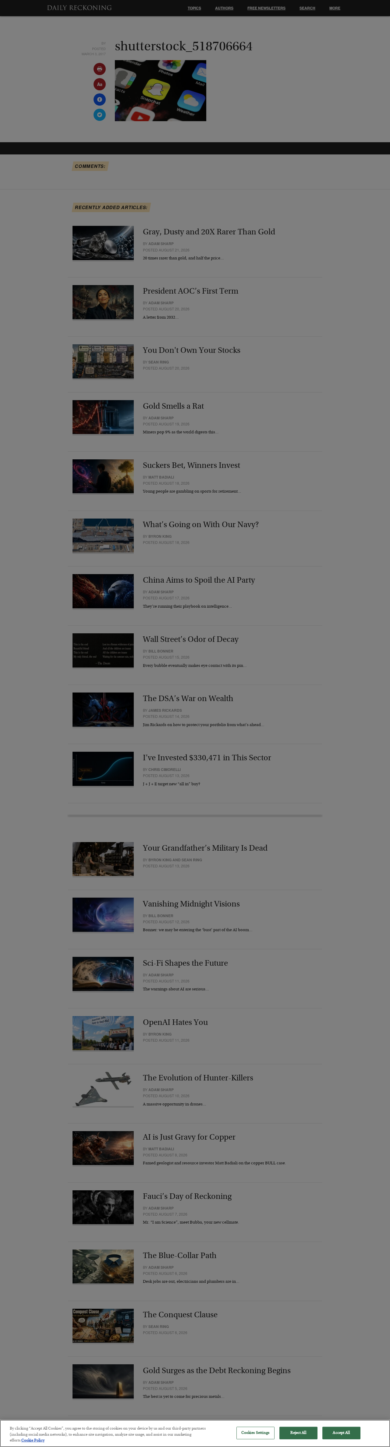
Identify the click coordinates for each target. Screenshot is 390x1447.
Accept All (341, 1433)
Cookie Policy (32, 1441)
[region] (195, 1433)
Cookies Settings (255, 1433)
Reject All (298, 1433)
